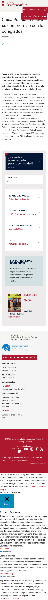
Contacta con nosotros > (19, 357)
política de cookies (38, 486)
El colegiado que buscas (20, 226)
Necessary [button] (4, 549)
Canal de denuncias (38, 463)
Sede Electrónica (31, 16)
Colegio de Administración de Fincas (13, 3)
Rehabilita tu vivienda (19, 196)
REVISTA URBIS (30, 295)
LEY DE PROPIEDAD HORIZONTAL (21, 262)
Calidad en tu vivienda (19, 199)
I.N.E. (11, 240)
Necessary (7, 552)
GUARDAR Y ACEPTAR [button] (9, 598)
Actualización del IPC (18, 244)
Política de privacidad (19, 460)
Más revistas (14, 317)
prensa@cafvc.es (24, 446)
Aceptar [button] (3, 489)
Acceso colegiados (32, 10)
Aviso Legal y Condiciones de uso (15, 458)
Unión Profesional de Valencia (22, 214)
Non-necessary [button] (6, 573)
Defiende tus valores (19, 211)
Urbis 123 (27, 300)
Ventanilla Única (16, 229)
